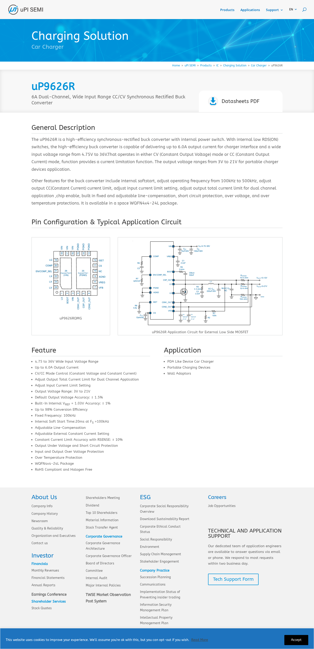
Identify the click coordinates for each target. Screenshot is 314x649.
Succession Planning (155, 577)
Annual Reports (43, 585)
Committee (94, 571)
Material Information (102, 520)
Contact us (39, 543)
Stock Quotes (41, 608)
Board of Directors (100, 563)
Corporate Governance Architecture (103, 546)
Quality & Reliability (47, 528)
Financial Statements (48, 578)
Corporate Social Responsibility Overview (164, 509)
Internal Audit (96, 578)
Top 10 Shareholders (101, 513)
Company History (44, 514)
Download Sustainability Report (164, 519)
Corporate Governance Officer (109, 556)
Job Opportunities (222, 506)
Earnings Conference (49, 594)
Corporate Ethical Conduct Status (160, 529)
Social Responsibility (156, 539)
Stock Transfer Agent (102, 527)
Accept (296, 640)
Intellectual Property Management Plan (156, 620)
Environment (149, 547)
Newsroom (39, 521)
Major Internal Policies (103, 585)
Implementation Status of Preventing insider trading (160, 594)
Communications (153, 584)
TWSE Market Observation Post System (108, 597)
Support (272, 10)
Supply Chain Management (160, 554)
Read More (199, 640)
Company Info (41, 506)
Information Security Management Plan (155, 607)
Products (227, 10)
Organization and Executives (53, 536)
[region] (157, 638)
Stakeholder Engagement (159, 562)
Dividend (92, 505)
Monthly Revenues (45, 570)
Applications (250, 10)
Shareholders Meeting (103, 498)
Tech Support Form (233, 579)
